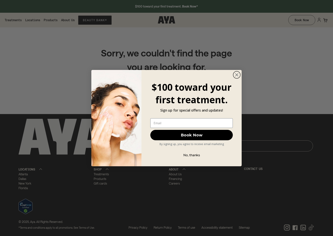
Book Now (192, 135)
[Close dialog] (236, 74)
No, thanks (191, 155)
